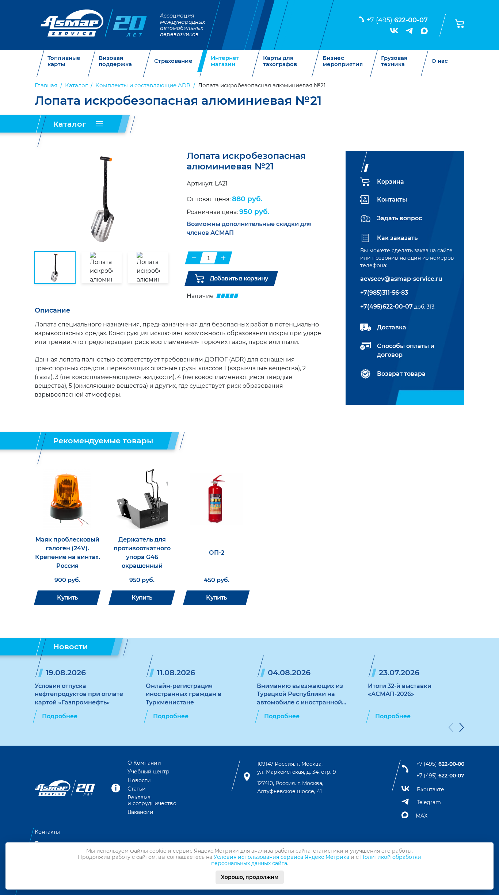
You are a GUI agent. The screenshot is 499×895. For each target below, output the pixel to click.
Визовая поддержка (115, 61)
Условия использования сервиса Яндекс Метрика (281, 857)
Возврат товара (401, 373)
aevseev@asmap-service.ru (401, 278)
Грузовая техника (394, 61)
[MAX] (424, 30)
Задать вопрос (399, 218)
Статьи (136, 788)
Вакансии (140, 812)
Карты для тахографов (280, 61)
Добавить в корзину (239, 278)
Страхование (173, 61)
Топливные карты (63, 61)
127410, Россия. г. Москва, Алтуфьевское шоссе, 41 (290, 787)
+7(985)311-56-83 (384, 292)
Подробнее (59, 716)
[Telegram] (409, 31)
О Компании (144, 763)
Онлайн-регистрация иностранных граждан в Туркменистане (183, 694)
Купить (67, 597)
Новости (139, 780)
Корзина (390, 181)
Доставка (391, 327)
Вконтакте (430, 789)
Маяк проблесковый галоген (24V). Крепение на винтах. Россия (67, 552)
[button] (450, 729)
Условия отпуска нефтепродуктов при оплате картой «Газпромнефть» (79, 694)
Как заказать (397, 237)
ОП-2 (216, 552)
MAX (421, 815)
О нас (439, 61)
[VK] (394, 30)
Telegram (429, 802)
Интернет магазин (225, 61)
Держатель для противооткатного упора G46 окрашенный (142, 552)
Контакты (392, 199)
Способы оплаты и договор (405, 350)
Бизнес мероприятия (343, 61)
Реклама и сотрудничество (151, 800)
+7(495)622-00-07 (386, 306)
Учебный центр (148, 771)
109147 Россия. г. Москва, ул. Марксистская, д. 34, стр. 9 (296, 768)
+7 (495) (397, 20)
